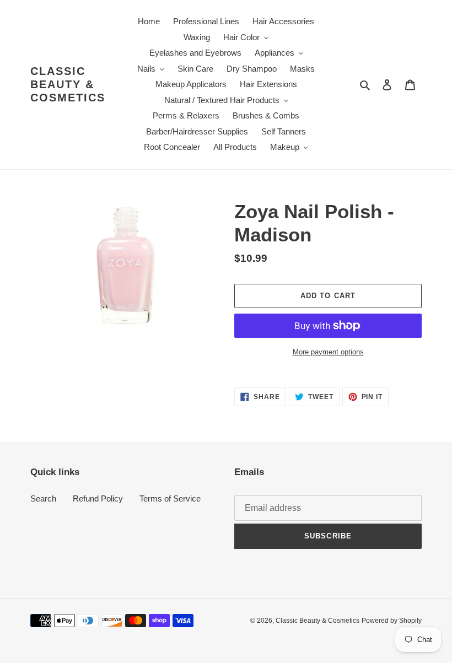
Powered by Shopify (392, 620)
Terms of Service (170, 498)
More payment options (328, 352)
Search (43, 498)
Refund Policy (98, 498)
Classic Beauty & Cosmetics (67, 84)
